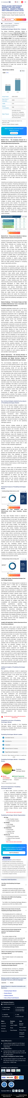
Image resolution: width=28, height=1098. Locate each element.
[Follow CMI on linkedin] (13, 1091)
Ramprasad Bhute (6, 859)
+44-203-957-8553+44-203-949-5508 (20, 1010)
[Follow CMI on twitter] (16, 1091)
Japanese (3, 982)
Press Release (13, 1030)
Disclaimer (21, 1036)
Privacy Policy (22, 1030)
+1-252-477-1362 (6, 1009)
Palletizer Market (8, 995)
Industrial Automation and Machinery (9, 25)
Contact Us (4, 1031)
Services (3, 1028)
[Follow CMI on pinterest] (22, 1091)
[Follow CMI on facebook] (19, 1091)
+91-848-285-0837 (19, 1016)
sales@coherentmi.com (8, 1004)
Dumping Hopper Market (10, 991)
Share (23, 70)
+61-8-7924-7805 (6, 1016)
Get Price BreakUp (14, 852)
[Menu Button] (25, 2)
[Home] (6, 2)
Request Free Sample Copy (15, 232)
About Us (3, 1023)
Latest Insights (13, 1025)
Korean (11, 982)
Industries (16, 23)
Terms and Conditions (21, 1033)
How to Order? (22, 1027)
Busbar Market (8, 993)
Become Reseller (21, 1024)
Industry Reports (8, 23)
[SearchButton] (22, 2)
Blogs (11, 1027)
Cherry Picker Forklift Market (11, 998)
